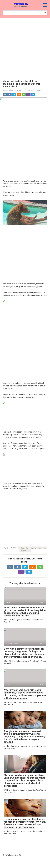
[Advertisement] (25, 47)
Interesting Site (21, 3)
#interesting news (39, 548)
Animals (30, 91)
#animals (24, 548)
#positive (25, 551)
